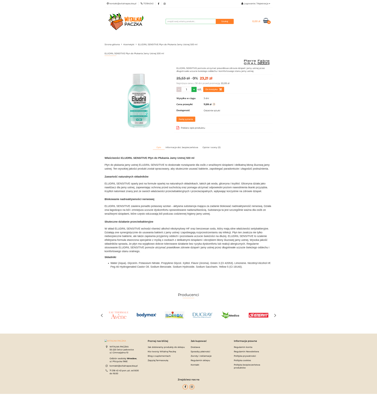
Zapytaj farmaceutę (158, 360)
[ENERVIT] (258, 315)
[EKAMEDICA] (230, 315)
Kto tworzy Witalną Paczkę (162, 351)
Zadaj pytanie (186, 119)
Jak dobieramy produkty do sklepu (166, 347)
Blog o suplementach (159, 356)
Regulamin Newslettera (246, 351)
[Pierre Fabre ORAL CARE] (256, 62)
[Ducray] (202, 315)
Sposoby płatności (200, 351)
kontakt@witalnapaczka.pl (124, 365)
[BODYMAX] (147, 315)
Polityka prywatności (245, 356)
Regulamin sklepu (200, 360)
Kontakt (195, 364)
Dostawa (195, 347)
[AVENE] (119, 315)
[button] (158, 341)
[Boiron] (174, 315)
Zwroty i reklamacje (201, 356)
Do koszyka (211, 89)
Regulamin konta (243, 347)
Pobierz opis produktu (193, 127)
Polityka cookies (242, 360)
